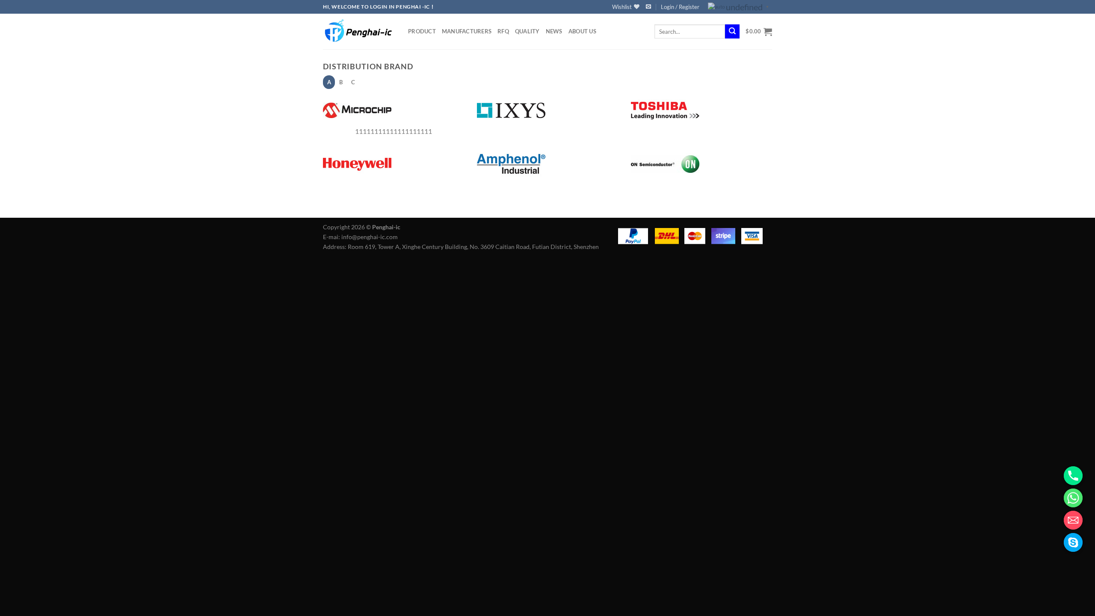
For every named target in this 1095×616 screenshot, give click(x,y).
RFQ (503, 31)
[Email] (1073, 520)
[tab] (329, 82)
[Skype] (1073, 542)
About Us (582, 31)
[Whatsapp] (1073, 498)
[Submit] (732, 31)
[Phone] (1073, 475)
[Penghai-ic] (359, 31)
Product (422, 31)
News (554, 31)
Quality (527, 31)
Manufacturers (466, 31)
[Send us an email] (648, 7)
